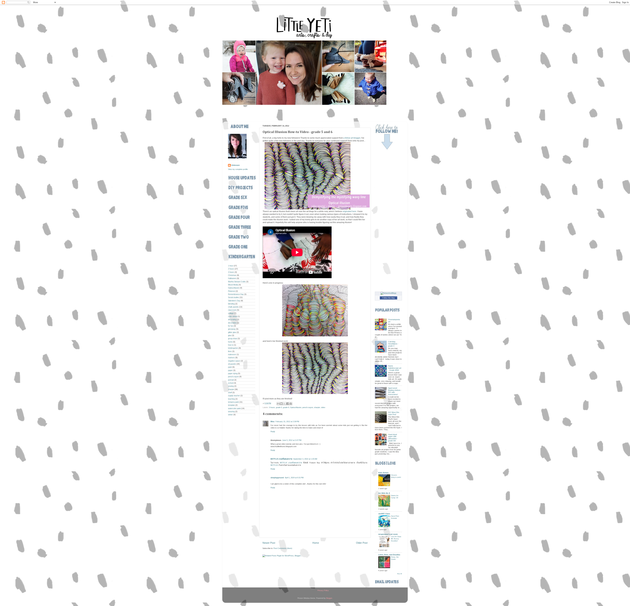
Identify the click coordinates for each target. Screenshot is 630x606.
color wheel (232, 316)
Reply (273, 431)
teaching (231, 399)
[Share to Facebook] (287, 403)
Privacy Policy (323, 590)
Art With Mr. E (384, 493)
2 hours (231, 269)
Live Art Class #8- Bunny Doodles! (396, 539)
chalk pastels (233, 307)
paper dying (232, 373)
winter (230, 415)
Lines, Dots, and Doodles (389, 555)
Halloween (232, 278)
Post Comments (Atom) (282, 548)
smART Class (384, 514)
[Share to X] (284, 403)
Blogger (329, 598)
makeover (232, 354)
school (230, 383)
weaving (231, 411)
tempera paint (233, 402)
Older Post (362, 542)
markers (231, 358)
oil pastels (232, 364)
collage (231, 313)
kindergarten (233, 348)
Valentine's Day (234, 301)
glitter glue (232, 332)
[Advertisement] (285, 113)
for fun (230, 326)
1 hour (230, 266)
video (323, 407)
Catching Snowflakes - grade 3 (393, 344)
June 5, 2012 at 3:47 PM (291, 440)
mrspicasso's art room (388, 534)
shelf (230, 392)
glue (229, 335)
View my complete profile (238, 169)
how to (230, 345)
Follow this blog (388, 298)
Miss (272, 421)
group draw (232, 338)
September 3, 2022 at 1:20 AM (305, 459)
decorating (232, 319)
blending (231, 304)
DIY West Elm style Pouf (393, 413)
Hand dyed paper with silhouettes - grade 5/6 (393, 437)
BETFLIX (274, 465)
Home (315, 542)
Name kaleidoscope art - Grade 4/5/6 (394, 368)
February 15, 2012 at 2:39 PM (287, 421)
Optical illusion (295, 407)
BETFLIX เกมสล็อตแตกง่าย (281, 459)
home (230, 342)
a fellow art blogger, (352, 138)
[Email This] (278, 403)
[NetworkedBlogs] (388, 293)
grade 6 (286, 407)
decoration (232, 323)
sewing (231, 386)
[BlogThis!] (281, 403)
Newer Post (268, 542)
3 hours (272, 407)
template (231, 405)
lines (230, 351)
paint (230, 367)
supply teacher (234, 396)
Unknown (235, 165)
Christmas (232, 275)
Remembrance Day (236, 294)
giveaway (232, 329)
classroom (232, 310)
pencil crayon (307, 407)
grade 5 (279, 407)
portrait (231, 380)
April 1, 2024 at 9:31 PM (294, 478)
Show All (399, 574)
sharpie (317, 407)
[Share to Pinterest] (290, 403)
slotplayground (277, 478)
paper (230, 370)
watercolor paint (234, 408)
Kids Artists (383, 473)
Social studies (233, 297)
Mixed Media (233, 285)
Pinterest (231, 291)
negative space (234, 361)
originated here (349, 211)
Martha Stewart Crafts (237, 282)
